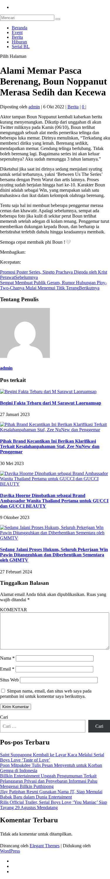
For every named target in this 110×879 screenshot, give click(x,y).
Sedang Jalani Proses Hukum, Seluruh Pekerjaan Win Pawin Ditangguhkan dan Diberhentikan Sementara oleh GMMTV (54, 555)
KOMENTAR (13, 609)
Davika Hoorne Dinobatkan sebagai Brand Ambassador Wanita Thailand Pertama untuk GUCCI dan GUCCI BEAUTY (54, 500)
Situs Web (9, 679)
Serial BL (21, 46)
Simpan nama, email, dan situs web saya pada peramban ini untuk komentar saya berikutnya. (46, 693)
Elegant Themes (45, 845)
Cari (4, 717)
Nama (7, 658)
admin (34, 106)
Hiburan (19, 41)
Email (7, 668)
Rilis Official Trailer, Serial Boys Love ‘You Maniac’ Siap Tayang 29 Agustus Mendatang (53, 805)
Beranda (19, 27)
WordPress (10, 850)
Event (17, 32)
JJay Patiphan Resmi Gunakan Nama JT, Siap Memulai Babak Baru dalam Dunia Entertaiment (51, 794)
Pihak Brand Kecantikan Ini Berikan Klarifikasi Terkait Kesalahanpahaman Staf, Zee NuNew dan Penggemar (49, 446)
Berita (17, 37)
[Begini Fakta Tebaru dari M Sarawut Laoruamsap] (48, 391)
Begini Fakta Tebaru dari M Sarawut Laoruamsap (50, 402)
